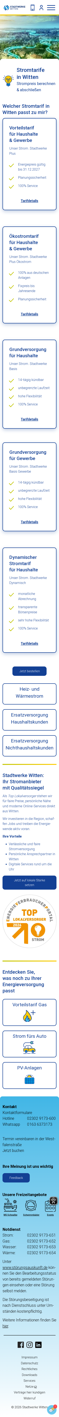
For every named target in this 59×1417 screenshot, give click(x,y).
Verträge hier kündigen (29, 1392)
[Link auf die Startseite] (12, 7)
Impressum (29, 1357)
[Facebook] (21, 1345)
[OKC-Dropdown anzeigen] (41, 8)
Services (29, 1381)
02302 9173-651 (41, 1235)
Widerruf (30, 1398)
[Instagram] (29, 1345)
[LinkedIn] (38, 1345)
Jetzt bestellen (29, 671)
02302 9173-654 (41, 1253)
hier (5, 1326)
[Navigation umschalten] (53, 8)
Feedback (16, 1178)
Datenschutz (29, 1363)
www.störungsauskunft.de (25, 1267)
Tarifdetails (29, 201)
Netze (29, 1386)
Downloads (29, 1375)
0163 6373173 (39, 1124)
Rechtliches (29, 1369)
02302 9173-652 (41, 1241)
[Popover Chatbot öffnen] (51, 1410)
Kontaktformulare (17, 1112)
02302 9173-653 (41, 1247)
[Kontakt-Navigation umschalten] (32, 8)
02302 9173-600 (41, 1118)
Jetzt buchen (13, 1150)
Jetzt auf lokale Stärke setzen (29, 882)
